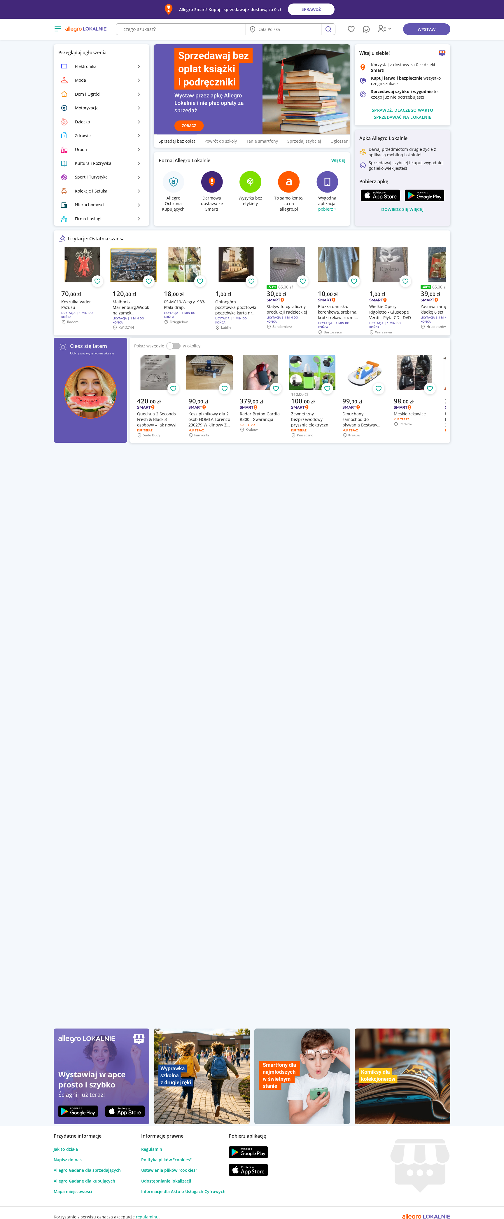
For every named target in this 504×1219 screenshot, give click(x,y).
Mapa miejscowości (73, 1191)
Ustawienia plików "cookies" (169, 1170)
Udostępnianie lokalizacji (166, 1181)
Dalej (434, 290)
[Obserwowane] (351, 29)
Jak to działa (66, 1149)
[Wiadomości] (366, 29)
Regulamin (151, 1149)
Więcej (338, 160)
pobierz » (327, 209)
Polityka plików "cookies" (166, 1159)
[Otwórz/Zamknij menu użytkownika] (385, 29)
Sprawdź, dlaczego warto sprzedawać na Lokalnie (402, 113)
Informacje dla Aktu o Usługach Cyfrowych (183, 1191)
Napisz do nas (68, 1159)
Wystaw (426, 29)
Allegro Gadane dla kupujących (84, 1181)
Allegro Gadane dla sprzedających (87, 1170)
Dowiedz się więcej (402, 209)
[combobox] (181, 29)
